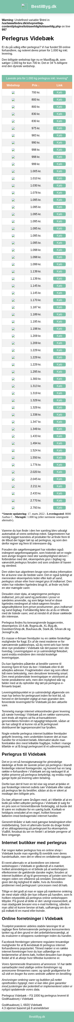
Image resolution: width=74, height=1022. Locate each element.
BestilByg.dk (43, 6)
